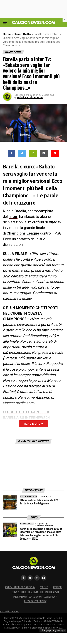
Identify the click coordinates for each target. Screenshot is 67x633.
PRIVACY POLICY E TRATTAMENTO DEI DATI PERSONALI (35, 592)
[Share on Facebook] (11, 153)
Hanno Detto (22, 34)
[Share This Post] (33, 153)
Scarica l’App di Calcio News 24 (20, 587)
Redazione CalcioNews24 (30, 97)
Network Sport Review (35, 601)
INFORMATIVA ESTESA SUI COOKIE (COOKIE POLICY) (35, 596)
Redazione (57, 587)
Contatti (44, 587)
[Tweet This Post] (22, 153)
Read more (32, 423)
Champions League (23, 233)
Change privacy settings (53, 630)
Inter (13, 216)
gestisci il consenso (9, 611)
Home (7, 34)
